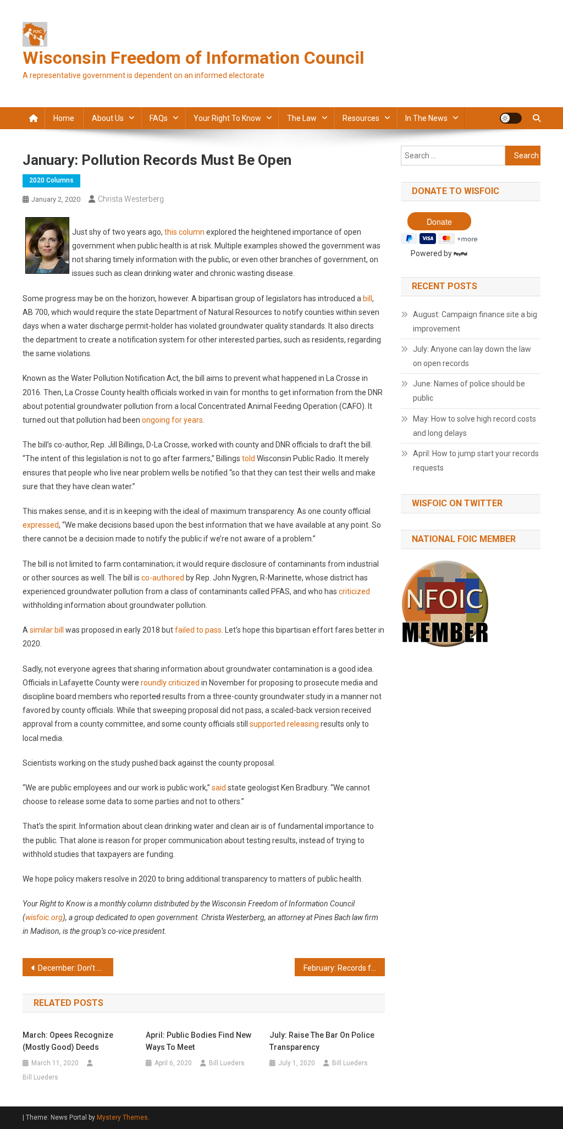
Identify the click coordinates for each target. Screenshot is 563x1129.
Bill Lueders (40, 1077)
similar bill (47, 630)
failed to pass (198, 630)
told (248, 458)
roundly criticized (170, 682)
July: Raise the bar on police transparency (321, 1041)
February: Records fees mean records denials (344, 968)
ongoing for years (172, 420)
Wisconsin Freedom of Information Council (193, 57)
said (219, 787)
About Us (108, 118)
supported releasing (284, 724)
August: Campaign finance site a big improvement (475, 321)
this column (184, 232)
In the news (426, 118)
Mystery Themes (122, 1117)
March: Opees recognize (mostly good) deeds (68, 1041)
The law (302, 118)
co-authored (162, 577)
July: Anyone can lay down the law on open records (472, 356)
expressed (41, 525)
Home (63, 118)
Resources (361, 118)
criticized (354, 591)
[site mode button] (511, 118)
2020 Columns (51, 180)
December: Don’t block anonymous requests (75, 968)
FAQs (159, 118)
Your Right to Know (227, 118)
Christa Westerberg (131, 199)
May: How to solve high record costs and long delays (474, 426)
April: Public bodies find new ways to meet (198, 1041)
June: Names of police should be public (469, 390)
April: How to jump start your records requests (476, 460)
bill (367, 298)
